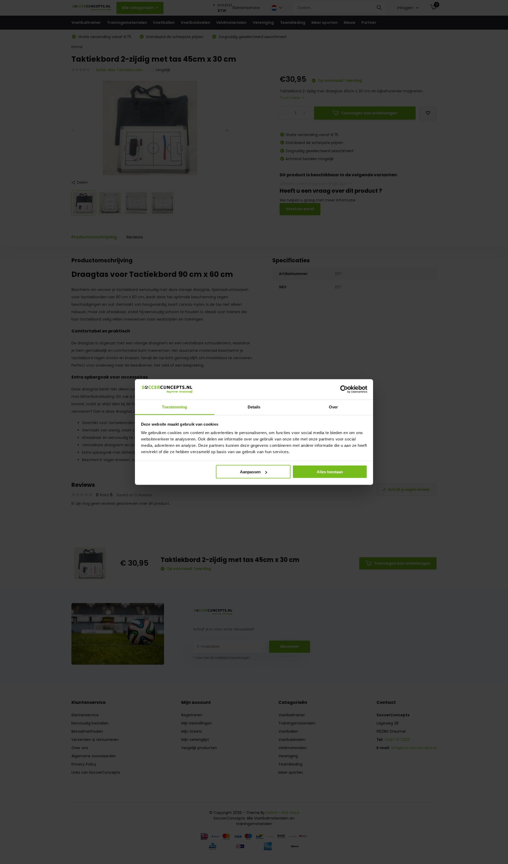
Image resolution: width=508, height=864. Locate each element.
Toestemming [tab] (174, 406)
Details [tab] (254, 406)
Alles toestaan (330, 472)
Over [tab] (333, 406)
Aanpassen (250, 472)
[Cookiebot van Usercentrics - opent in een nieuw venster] (344, 389)
